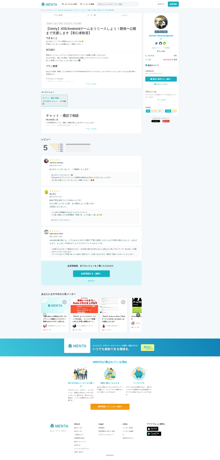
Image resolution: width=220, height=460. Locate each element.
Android (49, 23)
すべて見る (161, 100)
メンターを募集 (88, 4)
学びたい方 (78, 431)
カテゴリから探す (70, 4)
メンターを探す (128, 428)
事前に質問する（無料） (162, 79)
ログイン (161, 4)
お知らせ (77, 445)
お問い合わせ (78, 452)
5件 (61, 144)
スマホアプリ (68, 23)
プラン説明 (58, 15)
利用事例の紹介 (79, 438)
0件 (61, 146)
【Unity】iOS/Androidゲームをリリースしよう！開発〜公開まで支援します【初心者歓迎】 (86, 10)
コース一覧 (91, 15)
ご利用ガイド (78, 435)
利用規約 (102, 428)
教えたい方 (78, 428)
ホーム (43, 10)
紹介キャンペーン (80, 441)
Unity (60, 23)
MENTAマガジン (128, 438)
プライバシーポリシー (106, 435)
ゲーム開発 (77, 23)
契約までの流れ (162, 84)
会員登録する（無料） (91, 273)
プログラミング (51, 10)
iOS (55, 23)
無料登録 (173, 4)
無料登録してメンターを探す (110, 406)
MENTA (111, 455)
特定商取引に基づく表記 (107, 431)
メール (166, 121)
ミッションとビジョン (81, 448)
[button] (138, 315)
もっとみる (91, 84)
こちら (64, 60)
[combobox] (117, 4)
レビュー (124, 15)
